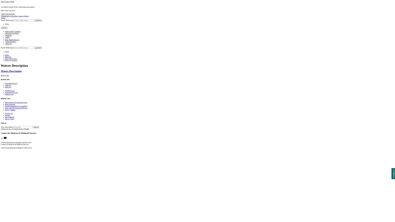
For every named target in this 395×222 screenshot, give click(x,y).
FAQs (7, 24)
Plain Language (10, 104)
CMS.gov (8, 85)
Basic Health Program (12, 40)
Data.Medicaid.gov (11, 83)
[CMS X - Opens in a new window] (2, 139)
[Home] (15, 16)
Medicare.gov (9, 94)
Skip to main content (7, 2)
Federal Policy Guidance (13, 31)
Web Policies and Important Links (16, 102)
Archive (7, 115)
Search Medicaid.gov (8, 20)
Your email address (7, 127)
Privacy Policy (9, 119)
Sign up (36, 127)
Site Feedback (9, 117)
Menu (3, 18)
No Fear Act (9, 113)
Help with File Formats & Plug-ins (16, 108)
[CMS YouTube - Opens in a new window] (5, 139)
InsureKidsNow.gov (11, 92)
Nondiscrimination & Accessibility (16, 106)
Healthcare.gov (10, 91)
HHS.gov (8, 87)
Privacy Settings (10, 110)
